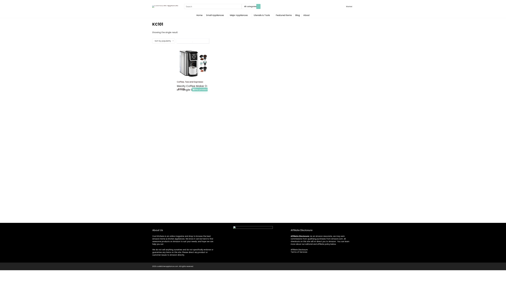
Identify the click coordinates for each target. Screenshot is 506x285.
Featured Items (284, 15)
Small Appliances (215, 15)
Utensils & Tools (262, 15)
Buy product (201, 89)
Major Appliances (239, 15)
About (306, 15)
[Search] (258, 6)
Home (199, 15)
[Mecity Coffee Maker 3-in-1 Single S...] (193, 63)
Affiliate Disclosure (299, 249)
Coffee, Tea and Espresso (190, 81)
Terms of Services (299, 252)
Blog (297, 15)
